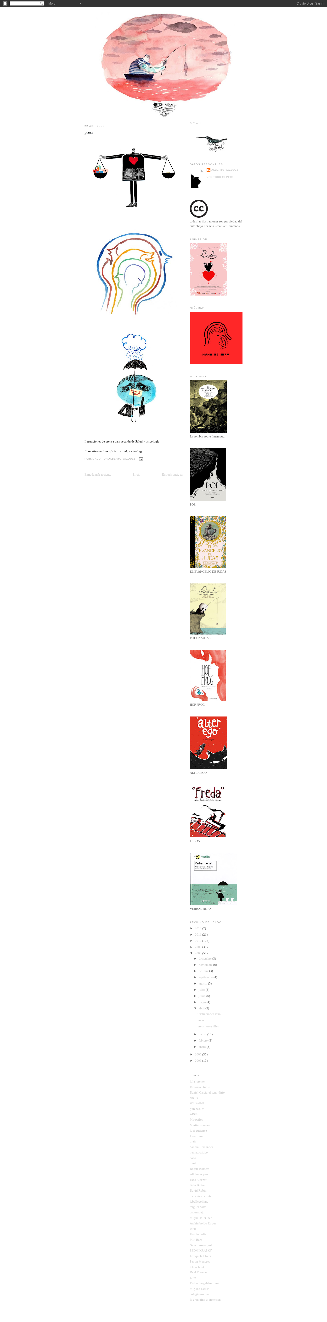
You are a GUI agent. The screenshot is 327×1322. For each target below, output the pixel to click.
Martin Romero (200, 1125)
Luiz (193, 1278)
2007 (198, 1054)
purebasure (197, 1109)
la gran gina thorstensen (205, 1299)
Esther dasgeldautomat (204, 1283)
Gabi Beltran (198, 1185)
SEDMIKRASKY (201, 1250)
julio (202, 989)
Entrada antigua (172, 474)
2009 (198, 947)
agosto (203, 983)
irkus (193, 1228)
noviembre (206, 965)
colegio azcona (199, 1294)
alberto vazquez (224, 170)
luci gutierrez (198, 1130)
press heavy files (208, 1026)
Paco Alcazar (198, 1180)
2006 (198, 1060)
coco (193, 1158)
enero (203, 1046)
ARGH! (194, 1114)
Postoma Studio (200, 1087)
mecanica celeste (201, 1196)
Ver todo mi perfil (221, 177)
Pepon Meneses (200, 1261)
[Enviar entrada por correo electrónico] (140, 458)
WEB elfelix (198, 1103)
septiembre (206, 977)
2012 (198, 928)
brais (193, 1141)
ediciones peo (199, 1174)
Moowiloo (196, 1119)
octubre (204, 971)
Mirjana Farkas (199, 1289)
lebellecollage (199, 1201)
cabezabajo (197, 1212)
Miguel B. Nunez (201, 1218)
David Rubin (198, 1190)
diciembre (205, 958)
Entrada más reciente (98, 474)
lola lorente (197, 1081)
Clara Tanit (197, 1267)
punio (193, 1163)
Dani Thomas (198, 1272)
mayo (203, 1002)
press (89, 132)
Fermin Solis (198, 1234)
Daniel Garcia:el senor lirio (207, 1092)
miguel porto (198, 1207)
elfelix (194, 1098)
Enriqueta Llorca (201, 1256)
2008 (198, 953)
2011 (198, 934)
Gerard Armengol (201, 1245)
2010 (198, 941)
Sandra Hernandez (201, 1147)
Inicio (137, 474)
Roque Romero (199, 1169)
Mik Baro (196, 1239)
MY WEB (196, 123)
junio (202, 996)
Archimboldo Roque (203, 1223)
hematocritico (199, 1152)
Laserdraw (196, 1136)
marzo (203, 1034)
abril (202, 1008)
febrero (204, 1040)
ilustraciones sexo (209, 1014)
